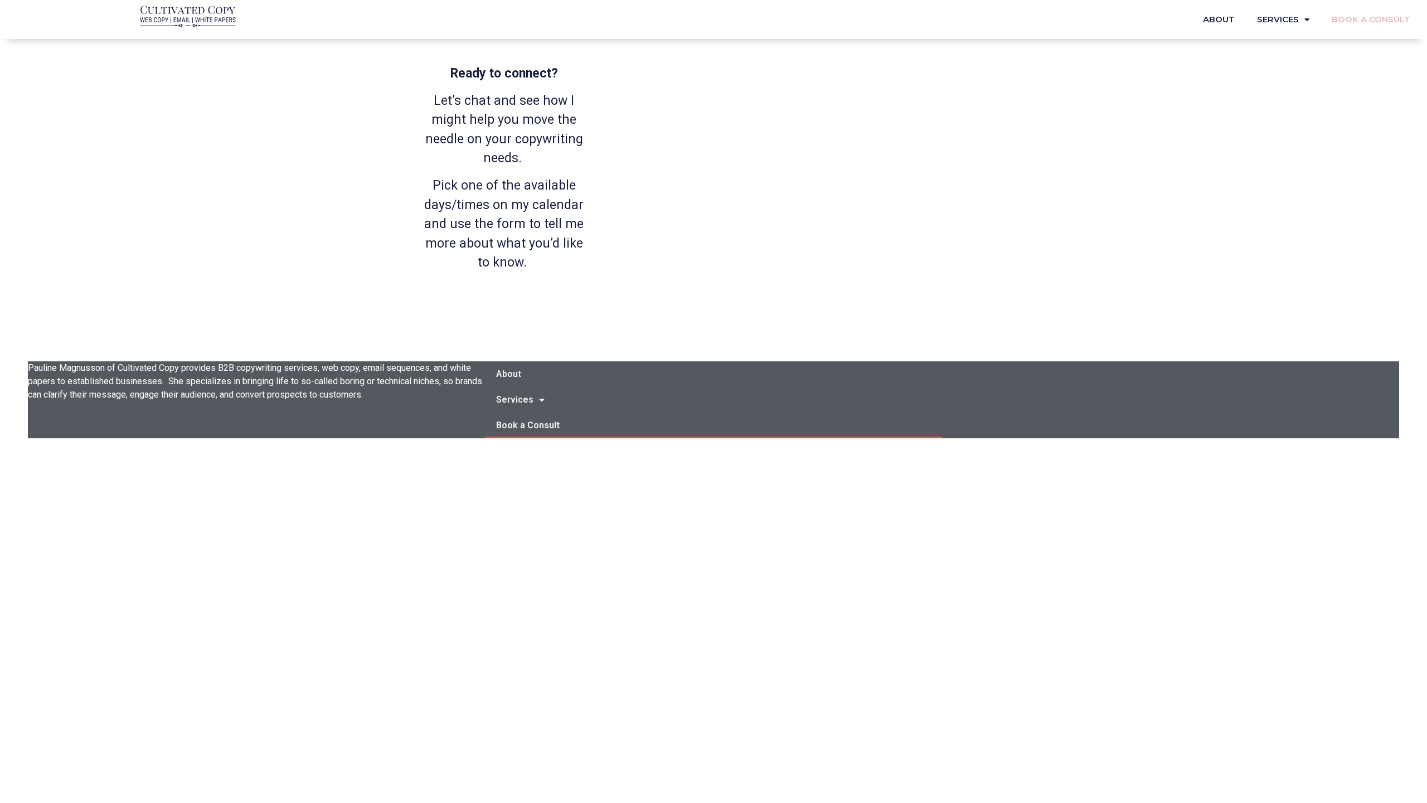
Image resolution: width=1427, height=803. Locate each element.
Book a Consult (1371, 19)
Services (1278, 19)
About (1219, 19)
